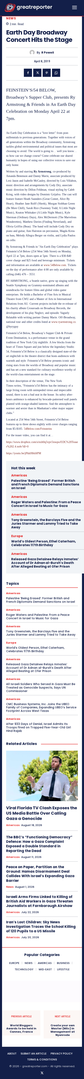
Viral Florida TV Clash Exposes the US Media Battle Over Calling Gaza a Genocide (41, 813)
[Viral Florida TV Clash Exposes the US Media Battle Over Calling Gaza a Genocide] (42, 776)
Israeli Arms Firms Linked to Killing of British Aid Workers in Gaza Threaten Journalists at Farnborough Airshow (39, 901)
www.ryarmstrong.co (63, 321)
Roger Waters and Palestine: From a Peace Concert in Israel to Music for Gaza (46, 504)
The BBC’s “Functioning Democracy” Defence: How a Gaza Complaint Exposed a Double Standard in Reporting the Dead (39, 844)
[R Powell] (33, 52)
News (11, 18)
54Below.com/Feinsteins (38, 428)
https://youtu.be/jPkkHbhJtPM (23, 453)
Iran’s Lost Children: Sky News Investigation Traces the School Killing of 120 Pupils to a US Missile (41, 927)
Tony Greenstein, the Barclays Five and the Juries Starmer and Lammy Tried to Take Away (46, 523)
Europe (17, 536)
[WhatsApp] (56, 73)
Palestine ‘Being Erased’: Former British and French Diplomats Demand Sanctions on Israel (45, 484)
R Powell (47, 52)
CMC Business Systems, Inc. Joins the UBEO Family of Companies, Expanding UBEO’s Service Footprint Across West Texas (41, 707)
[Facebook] (28, 73)
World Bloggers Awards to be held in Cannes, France (21, 1028)
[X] (37, 73)
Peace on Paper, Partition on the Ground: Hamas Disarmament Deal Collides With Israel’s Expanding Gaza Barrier (40, 873)
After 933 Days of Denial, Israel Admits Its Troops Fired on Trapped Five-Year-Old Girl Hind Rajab (38, 727)
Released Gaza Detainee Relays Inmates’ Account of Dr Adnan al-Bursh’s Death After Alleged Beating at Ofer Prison (45, 563)
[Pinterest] (47, 73)
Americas (19, 475)
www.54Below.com (55, 265)
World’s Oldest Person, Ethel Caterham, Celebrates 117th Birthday (43, 543)
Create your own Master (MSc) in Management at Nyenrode (63, 1030)
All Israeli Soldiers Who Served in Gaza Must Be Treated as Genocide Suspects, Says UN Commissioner (40, 687)
